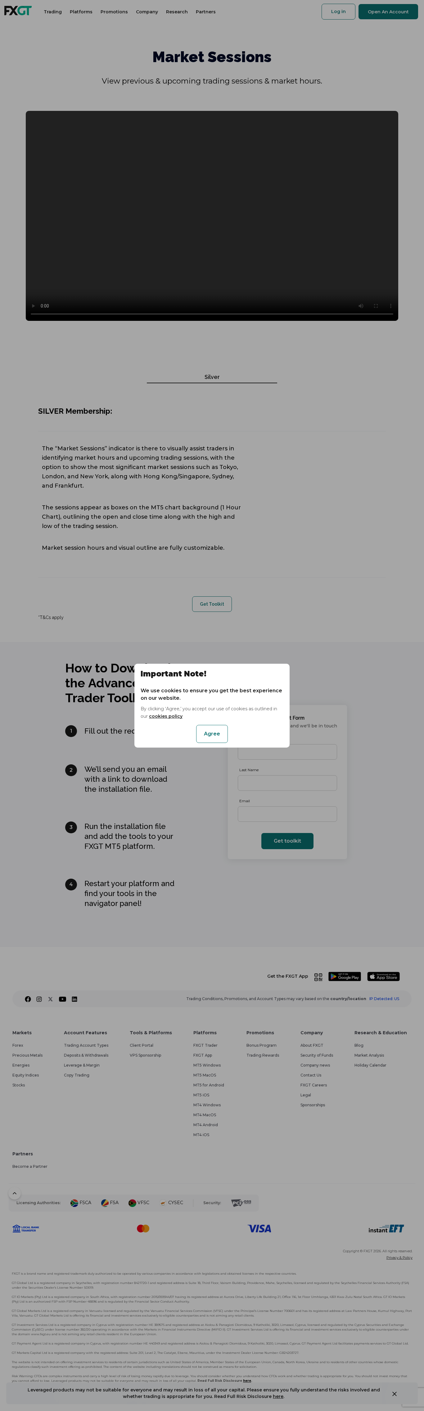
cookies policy (166, 716)
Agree (212, 734)
